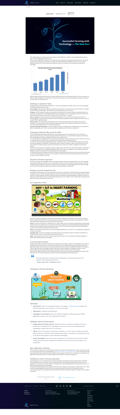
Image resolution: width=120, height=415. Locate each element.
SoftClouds (32, 2)
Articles (28, 7)
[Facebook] (63, 386)
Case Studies (90, 395)
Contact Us (92, 2)
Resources (85, 2)
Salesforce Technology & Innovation (52, 393)
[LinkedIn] (57, 386)
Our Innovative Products (72, 393)
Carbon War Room (74, 305)
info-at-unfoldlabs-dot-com (69, 377)
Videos (88, 404)
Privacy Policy (35, 386)
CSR (88, 402)
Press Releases (90, 400)
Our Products (78, 2)
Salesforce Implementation (51, 392)
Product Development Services (73, 392)
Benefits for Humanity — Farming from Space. (65, 351)
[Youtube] (70, 386)
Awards (88, 393)
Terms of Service (43, 386)
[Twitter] (60, 386)
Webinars (89, 406)
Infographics (89, 397)
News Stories (90, 399)
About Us (63, 2)
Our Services (70, 2)
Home (57, 2)
